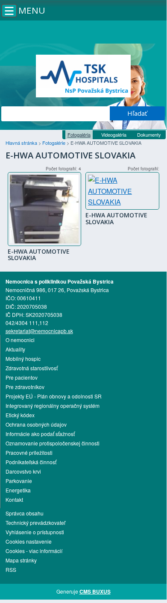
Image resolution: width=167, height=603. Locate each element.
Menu (31, 10)
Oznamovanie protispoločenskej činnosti (53, 443)
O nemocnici (20, 339)
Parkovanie (19, 480)
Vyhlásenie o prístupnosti (35, 532)
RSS (11, 569)
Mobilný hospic (23, 358)
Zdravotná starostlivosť (32, 368)
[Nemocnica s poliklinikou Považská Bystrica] (83, 76)
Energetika (18, 490)
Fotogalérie (54, 142)
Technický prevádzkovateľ (35, 522)
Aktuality (15, 349)
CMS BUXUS (95, 591)
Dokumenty (149, 134)
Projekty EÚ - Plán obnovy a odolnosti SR (54, 396)
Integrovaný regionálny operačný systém (53, 405)
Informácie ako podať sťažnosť (40, 433)
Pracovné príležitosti (29, 452)
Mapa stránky (21, 560)
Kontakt (14, 499)
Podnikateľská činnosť (31, 461)
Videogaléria (113, 134)
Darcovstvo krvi (23, 471)
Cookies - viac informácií (34, 550)
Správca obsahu (25, 513)
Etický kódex (20, 415)
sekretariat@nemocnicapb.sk (39, 330)
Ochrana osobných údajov (36, 424)
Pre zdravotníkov (25, 386)
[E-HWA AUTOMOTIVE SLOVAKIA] (44, 209)
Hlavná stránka (22, 142)
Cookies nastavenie (29, 541)
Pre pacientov (22, 377)
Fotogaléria (79, 134)
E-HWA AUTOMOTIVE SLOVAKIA (39, 254)
